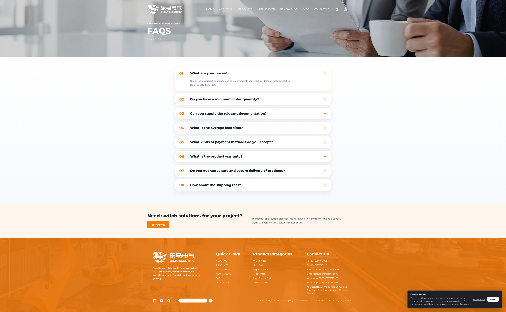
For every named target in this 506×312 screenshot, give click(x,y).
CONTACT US (322, 9)
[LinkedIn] (155, 301)
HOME (210, 9)
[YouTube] (162, 301)
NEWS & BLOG (289, 9)
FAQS (306, 9)
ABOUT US (225, 9)
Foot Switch (259, 274)
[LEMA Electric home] (164, 9)
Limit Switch (259, 265)
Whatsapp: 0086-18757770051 (322, 282)
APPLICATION (267, 9)
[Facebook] (169, 301)
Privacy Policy (264, 300)
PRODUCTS (245, 9)
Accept (493, 299)
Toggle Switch (260, 269)
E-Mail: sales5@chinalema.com (323, 269)
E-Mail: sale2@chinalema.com (322, 274)
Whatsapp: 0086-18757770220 (322, 278)
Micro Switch (260, 261)
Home (150, 39)
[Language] (345, 9)
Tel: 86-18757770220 (317, 265)
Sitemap (278, 300)
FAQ (218, 278)
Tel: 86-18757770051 (317, 261)
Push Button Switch (263, 278)
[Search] (336, 9)
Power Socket (260, 282)
